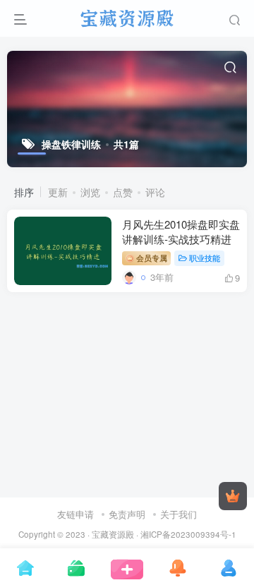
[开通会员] (233, 496)
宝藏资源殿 (113, 534)
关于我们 (178, 514)
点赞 (123, 192)
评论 (155, 192)
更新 (58, 192)
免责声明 (127, 514)
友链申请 (75, 514)
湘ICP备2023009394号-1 (188, 534)
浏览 (90, 192)
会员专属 (150, 257)
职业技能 (204, 257)
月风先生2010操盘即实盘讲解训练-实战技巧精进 (181, 231)
